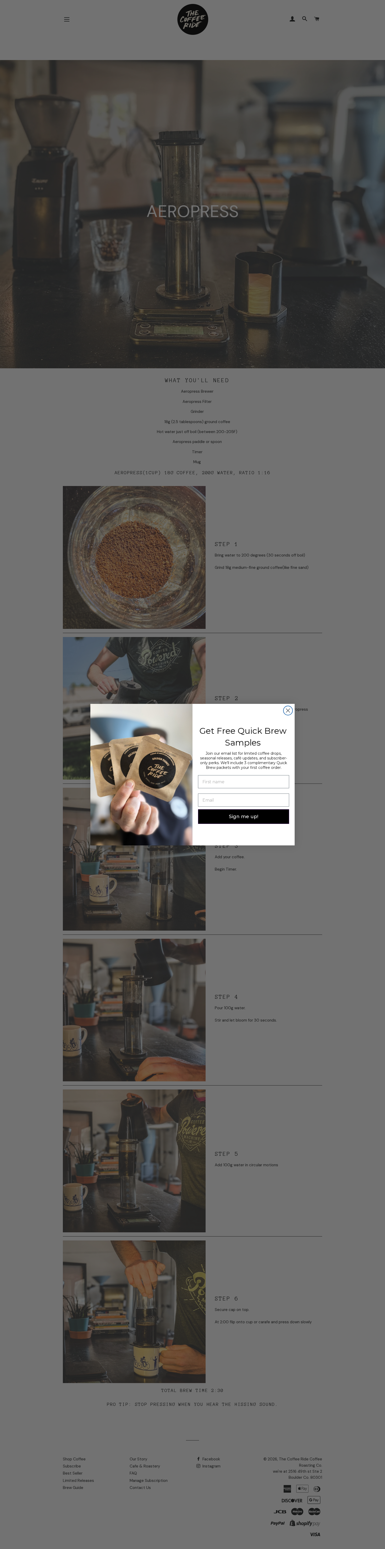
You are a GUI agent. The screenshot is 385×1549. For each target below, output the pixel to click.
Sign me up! (243, 816)
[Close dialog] (288, 710)
